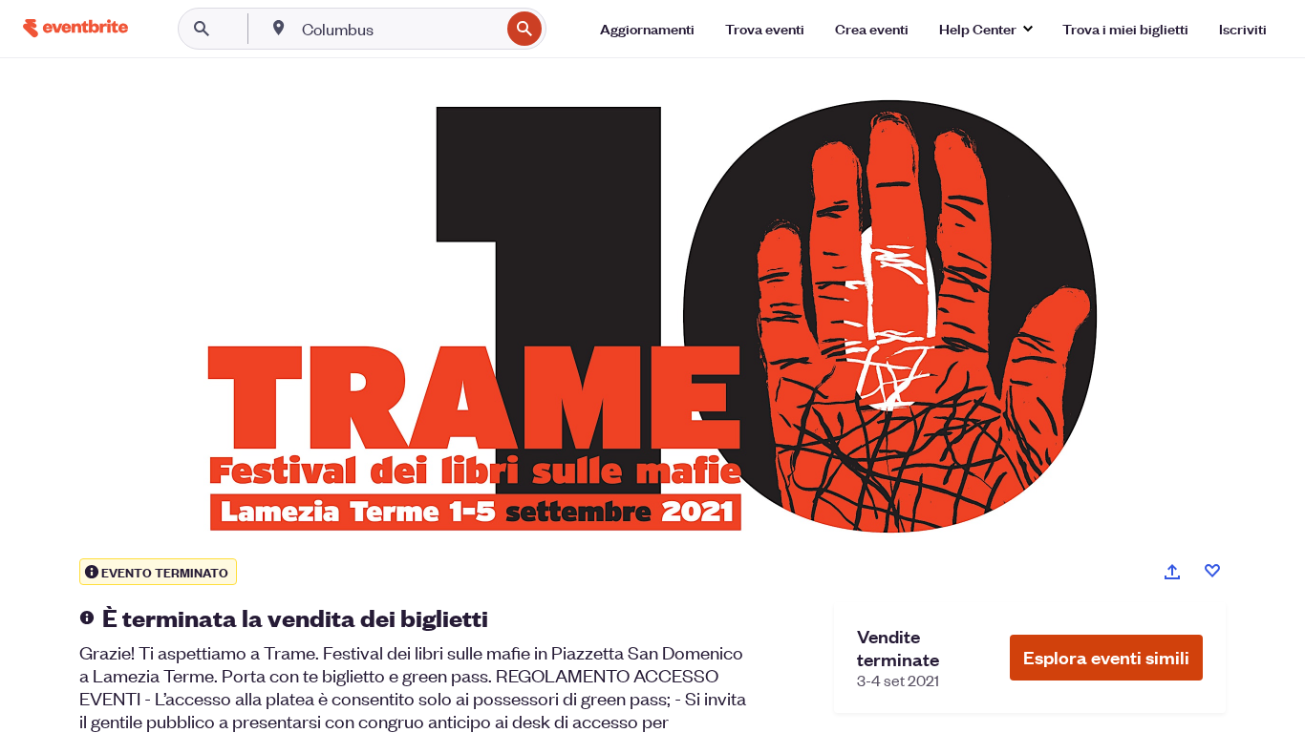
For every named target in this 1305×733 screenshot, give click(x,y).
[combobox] (398, 29)
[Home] (75, 28)
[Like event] (1212, 570)
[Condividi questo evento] (1172, 572)
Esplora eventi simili (1106, 657)
